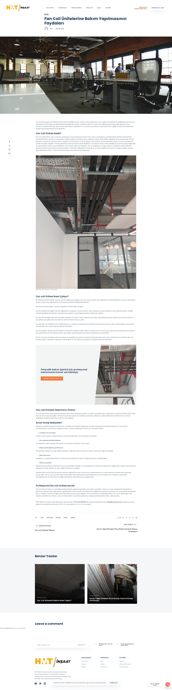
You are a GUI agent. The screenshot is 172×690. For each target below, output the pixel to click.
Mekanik (58, 517)
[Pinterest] (11, 149)
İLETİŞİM (108, 8)
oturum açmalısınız (20, 628)
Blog (101, 661)
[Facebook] (11, 142)
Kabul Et (113, 683)
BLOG (99, 8)
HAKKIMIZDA (62, 8)
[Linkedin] (11, 153)
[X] (11, 145)
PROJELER (89, 8)
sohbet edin (62, 504)
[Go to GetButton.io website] (168, 688)
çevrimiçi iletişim (80, 504)
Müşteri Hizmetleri (125, 664)
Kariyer (102, 664)
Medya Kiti (103, 667)
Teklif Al (122, 661)
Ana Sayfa (84, 661)
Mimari (65, 517)
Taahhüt (73, 517)
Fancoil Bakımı (123, 667)
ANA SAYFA (50, 8)
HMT (51, 28)
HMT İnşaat (50, 517)
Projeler (83, 664)
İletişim (83, 667)
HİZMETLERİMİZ (76, 8)
